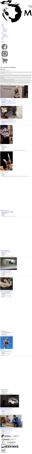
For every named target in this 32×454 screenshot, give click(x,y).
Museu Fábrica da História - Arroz (5, 212)
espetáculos (3, 26)
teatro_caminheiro (5, 30)
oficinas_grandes (4, 35)
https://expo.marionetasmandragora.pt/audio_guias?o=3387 (9, 122)
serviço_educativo (4, 31)
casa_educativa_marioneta (5, 36)
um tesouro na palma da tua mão (4, 210)
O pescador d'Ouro (2, 171)
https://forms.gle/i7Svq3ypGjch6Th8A (7, 274)
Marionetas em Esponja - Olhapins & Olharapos (6, 428)
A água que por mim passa (3, 389)
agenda (2, 25)
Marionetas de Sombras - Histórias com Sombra (6, 408)
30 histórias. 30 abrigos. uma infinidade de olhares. (6, 119)
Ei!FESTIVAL (3, 41)
